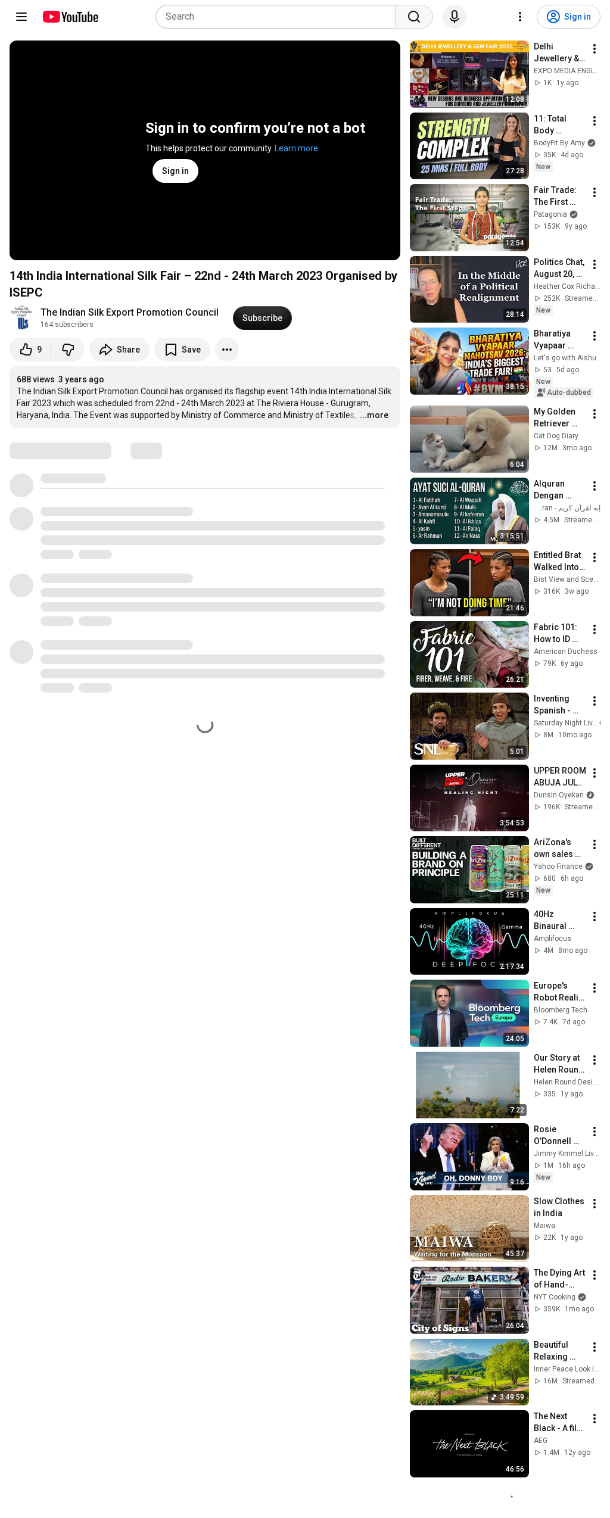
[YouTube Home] (70, 16)
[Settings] (520, 17)
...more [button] (374, 415)
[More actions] (227, 349)
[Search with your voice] (454, 17)
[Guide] (21, 17)
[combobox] (279, 17)
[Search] (414, 17)
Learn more (296, 148)
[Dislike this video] (68, 349)
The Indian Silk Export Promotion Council (130, 312)
